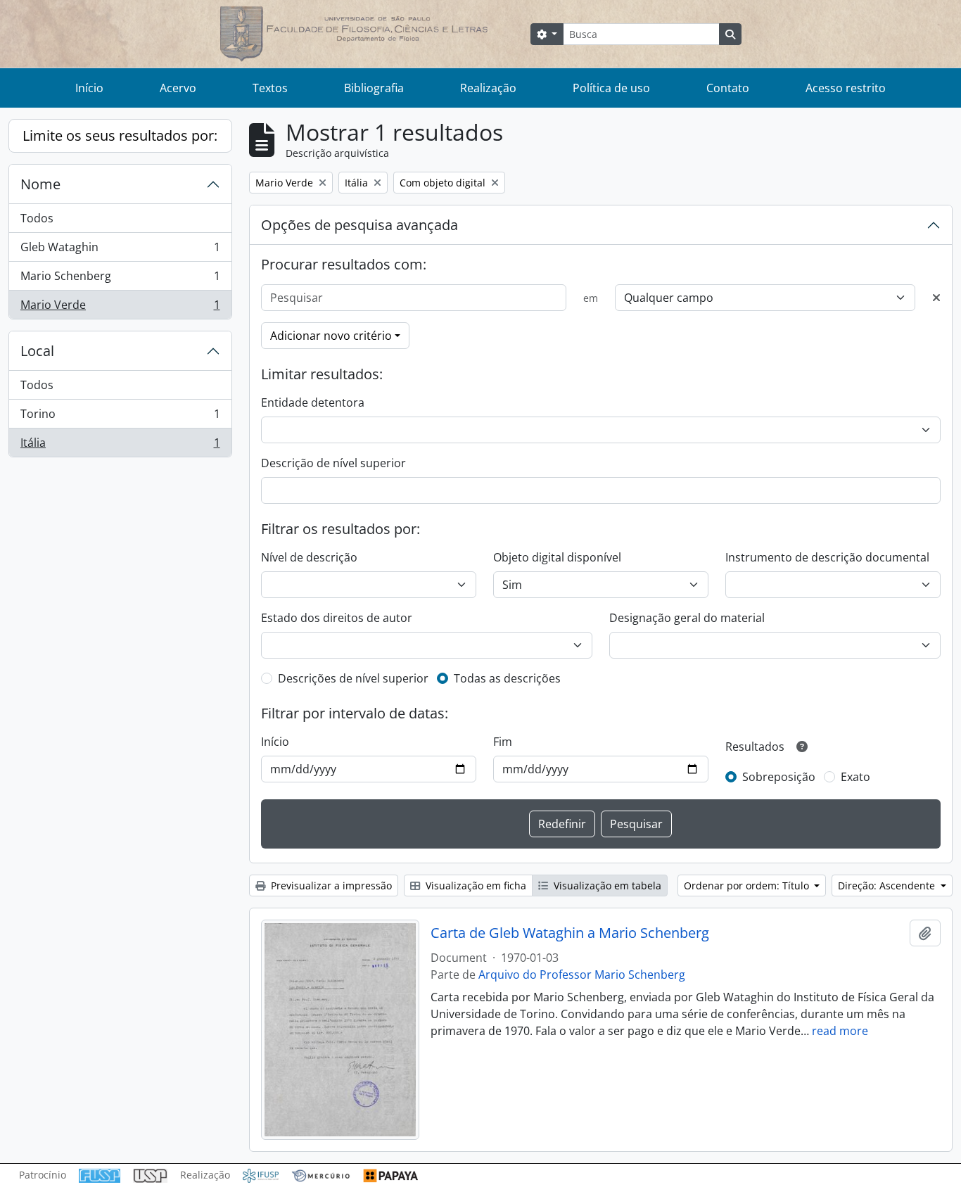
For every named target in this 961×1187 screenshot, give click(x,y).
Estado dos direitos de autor (336, 618)
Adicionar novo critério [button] (331, 335)
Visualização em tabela (606, 885)
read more (840, 1031)
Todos (36, 218)
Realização (488, 88)
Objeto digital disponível (557, 557)
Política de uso (611, 88)
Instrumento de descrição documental (827, 557)
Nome (40, 183)
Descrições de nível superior (353, 678)
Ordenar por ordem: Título (748, 885)
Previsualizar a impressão (330, 885)
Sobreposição (778, 777)
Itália (120, 446)
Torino (120, 417)
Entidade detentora (312, 402)
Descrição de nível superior (333, 463)
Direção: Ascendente (888, 885)
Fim (502, 741)
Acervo (178, 88)
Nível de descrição (309, 557)
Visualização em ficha (474, 885)
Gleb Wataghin (120, 250)
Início (89, 88)
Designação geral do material (687, 618)
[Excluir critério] (936, 297)
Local (37, 350)
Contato (727, 88)
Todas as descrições (507, 678)
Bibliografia (374, 88)
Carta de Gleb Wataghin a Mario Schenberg (570, 933)
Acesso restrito (846, 88)
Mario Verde (120, 308)
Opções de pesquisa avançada (359, 224)
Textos (270, 88)
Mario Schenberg (120, 279)
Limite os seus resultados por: (120, 135)
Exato (855, 777)
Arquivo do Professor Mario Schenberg (581, 974)
